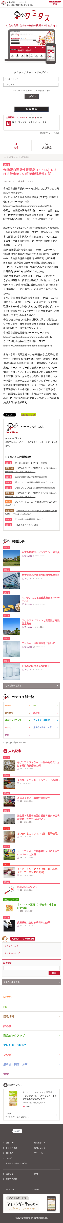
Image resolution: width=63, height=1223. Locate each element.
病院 (7, 735)
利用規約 (9, 1153)
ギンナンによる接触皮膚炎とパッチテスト (34, 482)
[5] (41, 117)
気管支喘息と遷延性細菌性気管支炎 (31, 477)
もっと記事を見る (13, 685)
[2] (33, 117)
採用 (36, 1174)
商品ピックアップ (13, 720)
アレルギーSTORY (41, 720)
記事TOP (9, 1143)
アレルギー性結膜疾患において (29, 519)
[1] (30, 117)
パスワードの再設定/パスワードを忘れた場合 (31, 90)
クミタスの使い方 (12, 953)
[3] (35, 117)
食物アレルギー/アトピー (16, 1163)
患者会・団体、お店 (42, 727)
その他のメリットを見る (49, 133)
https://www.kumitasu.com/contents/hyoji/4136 (27, 206)
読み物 (36, 713)
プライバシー (39, 1153)
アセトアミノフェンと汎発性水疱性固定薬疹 (35, 488)
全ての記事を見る (12, 982)
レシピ (8, 727)
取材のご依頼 (11, 1179)
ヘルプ (8, 1158)
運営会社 (9, 1174)
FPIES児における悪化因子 (27, 525)
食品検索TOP (39, 1143)
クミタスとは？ (11, 946)
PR (34, 705)
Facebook (10, 1189)
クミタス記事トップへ (16, 742)
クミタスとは (11, 1148)
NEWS (8, 705)
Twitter (36, 1189)
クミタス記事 (8, 157)
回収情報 (9, 713)
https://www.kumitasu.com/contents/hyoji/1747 (27, 337)
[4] (38, 117)
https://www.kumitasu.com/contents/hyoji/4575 (27, 345)
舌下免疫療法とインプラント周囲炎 (31, 463)
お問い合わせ (39, 1148)
